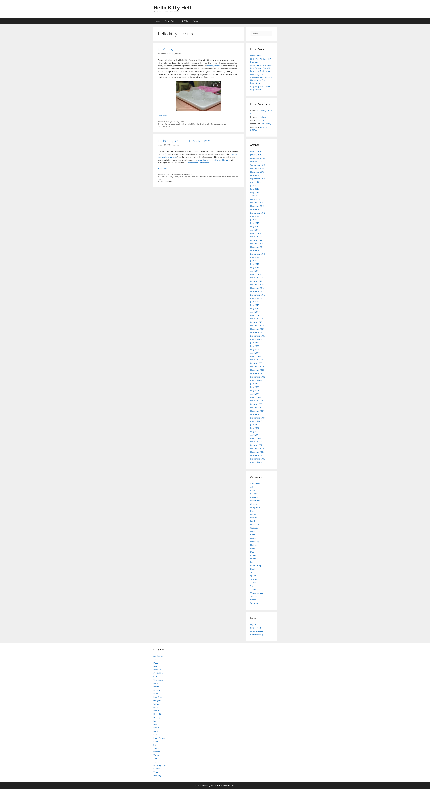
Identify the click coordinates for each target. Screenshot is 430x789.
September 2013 (257, 178)
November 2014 (257, 158)
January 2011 (256, 281)
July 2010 (254, 301)
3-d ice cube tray (166, 177)
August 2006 (256, 462)
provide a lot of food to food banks (213, 160)
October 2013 (256, 175)
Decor (252, 511)
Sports (253, 575)
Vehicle (253, 596)
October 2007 (256, 414)
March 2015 (255, 151)
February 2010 (256, 318)
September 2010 (257, 295)
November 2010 (257, 288)
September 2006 (257, 458)
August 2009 (256, 339)
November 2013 (257, 172)
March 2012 (255, 233)
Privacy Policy (170, 21)
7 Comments (165, 126)
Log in (253, 624)
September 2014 (257, 165)
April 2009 (255, 353)
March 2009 (255, 356)
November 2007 (257, 411)
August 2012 (256, 216)
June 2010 (254, 305)
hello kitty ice (200, 124)
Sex (251, 572)
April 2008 (255, 394)
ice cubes (224, 124)
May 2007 (254, 431)
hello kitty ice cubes (213, 124)
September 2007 (257, 418)
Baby (252, 490)
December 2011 (257, 243)
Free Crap (169, 174)
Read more (163, 115)
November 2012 (257, 206)
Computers (255, 507)
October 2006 (256, 455)
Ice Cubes (165, 49)
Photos (195, 21)
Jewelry (253, 548)
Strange (169, 121)
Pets (252, 562)
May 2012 (254, 226)
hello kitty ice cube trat (207, 177)
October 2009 (256, 332)
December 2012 (257, 202)
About (158, 21)
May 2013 (254, 192)
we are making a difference (197, 162)
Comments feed (257, 631)
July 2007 (254, 424)
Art (251, 487)
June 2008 (254, 387)
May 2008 (254, 390)
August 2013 (256, 182)
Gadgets (177, 174)
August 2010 (256, 298)
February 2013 (256, 199)
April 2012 (255, 230)
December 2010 (257, 284)
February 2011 (256, 277)
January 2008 (256, 404)
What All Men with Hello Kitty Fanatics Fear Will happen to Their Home (261, 68)
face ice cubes (181, 124)
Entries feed (255, 627)
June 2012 (254, 223)
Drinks (162, 121)
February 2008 (256, 400)
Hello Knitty (255, 55)
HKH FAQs (184, 21)
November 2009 (257, 329)
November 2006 (257, 452)
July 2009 (254, 342)
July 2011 (254, 260)
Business (254, 497)
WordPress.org (256, 634)
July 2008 (254, 383)
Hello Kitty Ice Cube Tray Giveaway (184, 140)
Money (253, 555)
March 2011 (255, 274)
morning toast (213, 65)
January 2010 (256, 322)
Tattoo (253, 582)
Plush (252, 569)
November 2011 (257, 247)
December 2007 (257, 407)
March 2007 (255, 438)
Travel (253, 589)
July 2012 (254, 219)
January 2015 (256, 154)
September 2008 (257, 377)
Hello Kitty (191, 124)
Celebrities (255, 500)
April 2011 (255, 271)
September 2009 (257, 336)
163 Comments (166, 182)
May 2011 (254, 267)
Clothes (253, 504)
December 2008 (257, 366)
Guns (252, 534)
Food (252, 521)
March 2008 (255, 397)
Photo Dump (255, 565)
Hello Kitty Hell (172, 7)
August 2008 (256, 380)
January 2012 (256, 240)
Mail (252, 552)
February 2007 (256, 441)
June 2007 (254, 428)
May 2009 (254, 349)
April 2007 (255, 435)
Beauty (253, 493)
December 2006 (257, 448)
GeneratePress (228, 785)
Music (253, 558)
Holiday (253, 545)
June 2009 (254, 346)
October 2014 (256, 161)
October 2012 (256, 209)
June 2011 (254, 264)
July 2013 (254, 185)
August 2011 (256, 257)
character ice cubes (167, 124)
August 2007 (256, 421)
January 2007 (256, 445)
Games (253, 531)
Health (253, 538)
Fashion (253, 517)
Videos (253, 599)
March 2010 (255, 315)
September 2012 (257, 213)
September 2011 (257, 254)
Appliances (255, 483)
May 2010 (254, 308)
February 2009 (256, 359)
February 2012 (256, 236)
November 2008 (257, 370)
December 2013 (257, 168)
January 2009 (256, 363)
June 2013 (254, 189)
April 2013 (255, 195)
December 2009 (257, 325)
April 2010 (255, 312)
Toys (252, 586)
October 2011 (256, 250)
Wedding (254, 603)
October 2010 (256, 291)
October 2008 (256, 373)
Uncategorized (178, 121)
